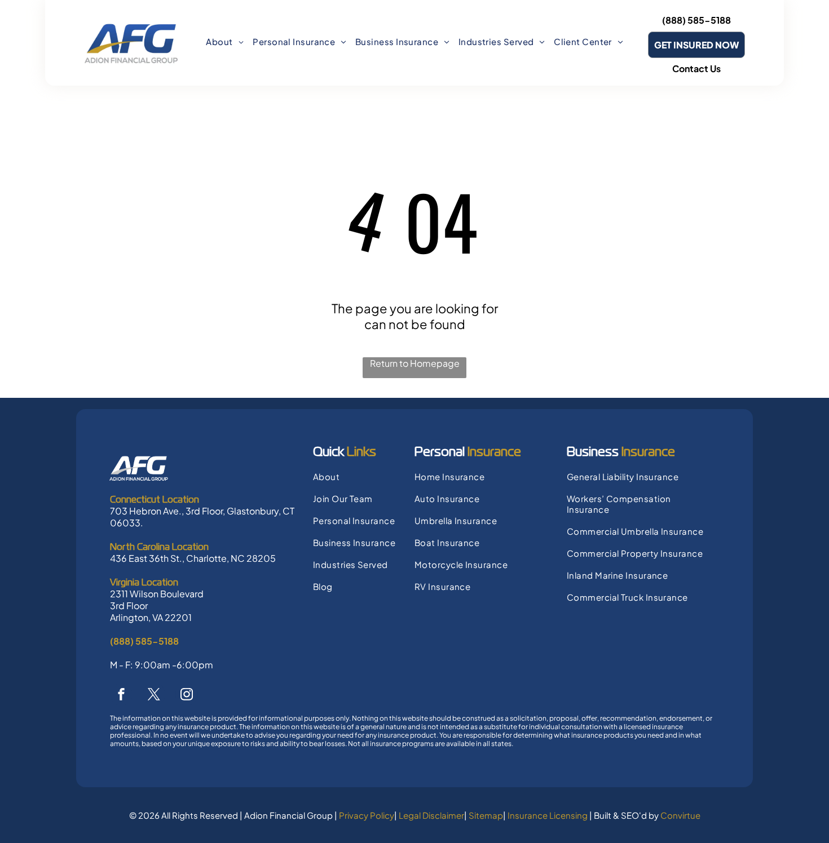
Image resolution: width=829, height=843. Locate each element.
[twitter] (154, 695)
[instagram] (186, 695)
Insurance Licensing (548, 815)
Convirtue (680, 815)
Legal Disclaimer (431, 815)
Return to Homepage (415, 363)
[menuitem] (224, 41)
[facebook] (121, 695)
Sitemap (486, 815)
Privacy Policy (366, 815)
